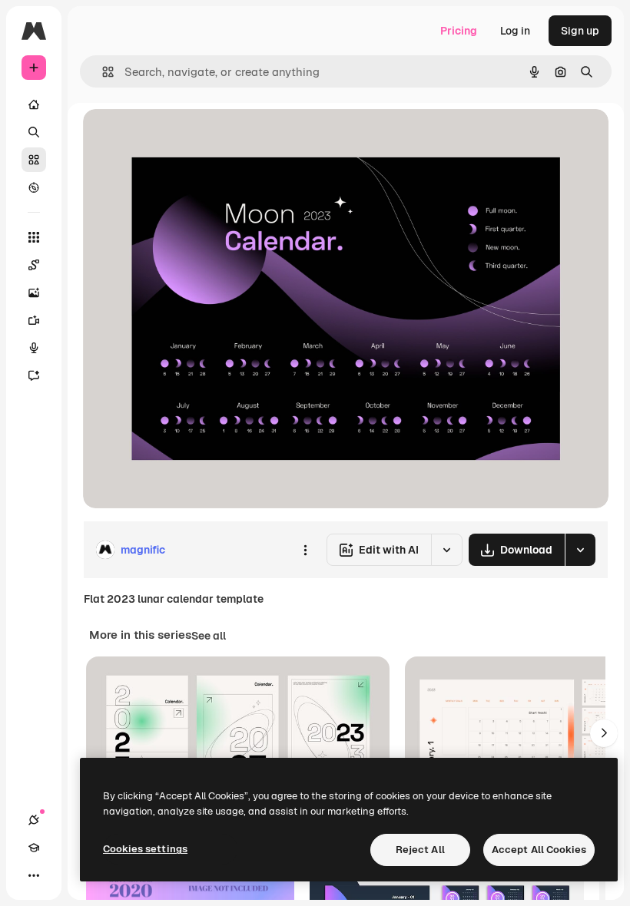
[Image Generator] (34, 292)
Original (181, 138)
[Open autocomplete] (102, 72)
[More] (34, 875)
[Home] (34, 104)
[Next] (604, 733)
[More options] (305, 549)
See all (208, 636)
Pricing (458, 31)
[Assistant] (34, 375)
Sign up (580, 31)
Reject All (420, 849)
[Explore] (34, 187)
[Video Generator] (34, 320)
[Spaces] (34, 265)
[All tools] (34, 237)
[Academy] (34, 847)
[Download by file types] (580, 550)
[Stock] (34, 159)
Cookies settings (145, 848)
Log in (515, 31)
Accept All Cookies (539, 849)
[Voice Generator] (34, 348)
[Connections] (34, 820)
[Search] (34, 132)
